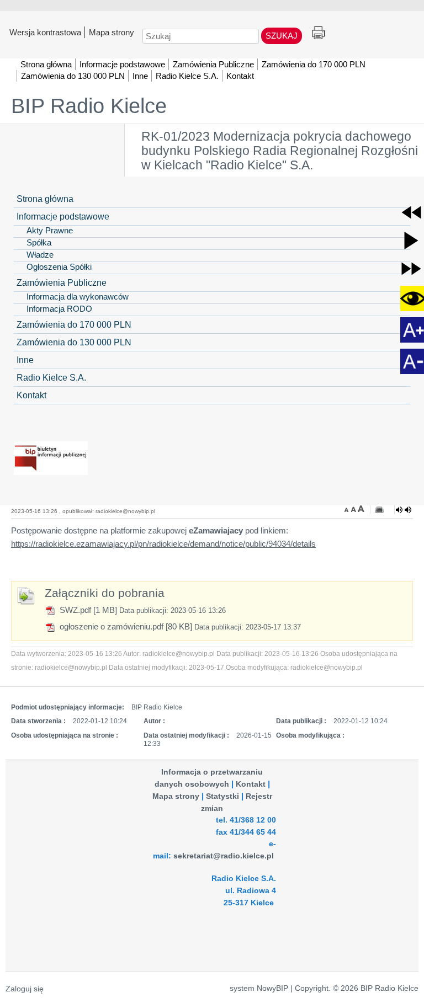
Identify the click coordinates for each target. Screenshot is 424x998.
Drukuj (318, 33)
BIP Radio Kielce (89, 106)
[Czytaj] (403, 509)
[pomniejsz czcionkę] (347, 508)
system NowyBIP (259, 988)
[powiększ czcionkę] (361, 508)
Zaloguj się (25, 989)
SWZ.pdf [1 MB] (87, 610)
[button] (411, 212)
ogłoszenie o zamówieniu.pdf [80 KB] (124, 626)
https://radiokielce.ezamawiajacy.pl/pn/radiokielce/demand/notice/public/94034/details (163, 543)
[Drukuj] (379, 509)
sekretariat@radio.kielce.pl (223, 856)
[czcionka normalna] (354, 508)
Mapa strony (111, 32)
